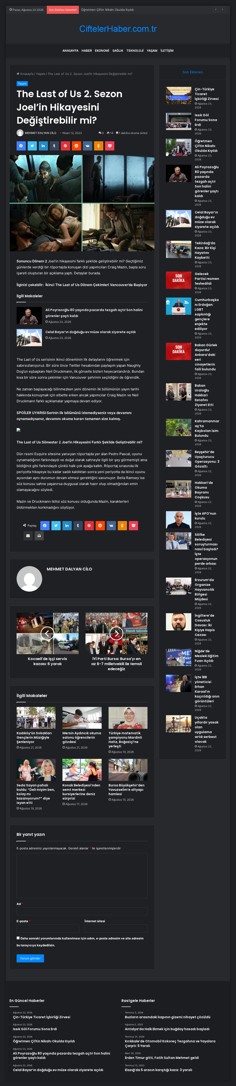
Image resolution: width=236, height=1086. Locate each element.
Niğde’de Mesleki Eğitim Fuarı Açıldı (206, 656)
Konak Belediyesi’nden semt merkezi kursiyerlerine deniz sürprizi (81, 792)
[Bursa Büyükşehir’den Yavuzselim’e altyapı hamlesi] (128, 770)
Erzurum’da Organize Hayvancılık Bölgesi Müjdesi (204, 589)
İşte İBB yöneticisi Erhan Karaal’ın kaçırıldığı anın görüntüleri (207, 689)
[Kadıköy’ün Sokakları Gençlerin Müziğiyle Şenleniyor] (36, 718)
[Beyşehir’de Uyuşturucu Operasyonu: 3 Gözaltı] (178, 458)
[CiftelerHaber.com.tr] (118, 28)
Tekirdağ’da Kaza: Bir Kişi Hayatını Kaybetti (205, 250)
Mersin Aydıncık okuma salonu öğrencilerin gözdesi (81, 737)
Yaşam (152, 50)
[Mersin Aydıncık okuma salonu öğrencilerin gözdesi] (82, 718)
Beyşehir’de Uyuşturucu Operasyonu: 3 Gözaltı (207, 459)
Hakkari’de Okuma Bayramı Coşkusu (204, 489)
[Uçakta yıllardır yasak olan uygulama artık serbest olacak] (178, 723)
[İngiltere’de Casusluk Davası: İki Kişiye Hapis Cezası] (178, 621)
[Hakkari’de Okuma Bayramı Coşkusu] (178, 489)
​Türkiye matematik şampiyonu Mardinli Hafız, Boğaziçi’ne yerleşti (125, 740)
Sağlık (117, 50)
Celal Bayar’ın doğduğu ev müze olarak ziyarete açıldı (90, 332)
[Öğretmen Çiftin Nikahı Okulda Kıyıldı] (178, 147)
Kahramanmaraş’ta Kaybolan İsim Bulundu (207, 428)
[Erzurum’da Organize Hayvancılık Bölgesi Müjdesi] (178, 586)
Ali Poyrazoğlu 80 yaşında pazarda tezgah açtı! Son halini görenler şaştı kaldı (207, 181)
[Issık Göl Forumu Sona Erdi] (178, 121)
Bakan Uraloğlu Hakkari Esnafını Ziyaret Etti (204, 395)
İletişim (167, 50)
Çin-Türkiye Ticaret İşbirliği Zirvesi (207, 94)
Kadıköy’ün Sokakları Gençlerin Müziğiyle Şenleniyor (34, 737)
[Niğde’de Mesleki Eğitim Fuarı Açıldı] (178, 657)
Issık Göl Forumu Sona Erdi (206, 120)
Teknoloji (135, 50)
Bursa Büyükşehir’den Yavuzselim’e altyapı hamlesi (127, 789)
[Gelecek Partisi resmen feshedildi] (178, 280)
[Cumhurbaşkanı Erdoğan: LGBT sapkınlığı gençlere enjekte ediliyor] (178, 306)
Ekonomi (102, 50)
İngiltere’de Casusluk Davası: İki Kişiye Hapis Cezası (205, 625)
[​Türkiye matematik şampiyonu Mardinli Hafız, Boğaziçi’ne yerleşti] (128, 718)
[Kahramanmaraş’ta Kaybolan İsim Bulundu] (178, 427)
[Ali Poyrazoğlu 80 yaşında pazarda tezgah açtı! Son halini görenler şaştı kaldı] (29, 315)
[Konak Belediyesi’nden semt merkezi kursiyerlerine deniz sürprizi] (82, 770)
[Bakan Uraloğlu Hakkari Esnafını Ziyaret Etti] (178, 391)
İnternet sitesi (95, 921)
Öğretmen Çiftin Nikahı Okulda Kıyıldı (107, 9)
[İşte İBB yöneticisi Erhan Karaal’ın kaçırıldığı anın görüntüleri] (178, 683)
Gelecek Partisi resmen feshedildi (207, 279)
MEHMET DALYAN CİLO (40, 133)
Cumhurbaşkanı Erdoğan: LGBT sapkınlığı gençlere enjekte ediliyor (207, 314)
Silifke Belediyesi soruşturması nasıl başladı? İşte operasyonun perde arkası (206, 549)
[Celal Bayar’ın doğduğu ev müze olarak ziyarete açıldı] (29, 337)
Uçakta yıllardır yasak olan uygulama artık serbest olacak (206, 729)
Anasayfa (70, 50)
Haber (87, 50)
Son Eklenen (193, 72)
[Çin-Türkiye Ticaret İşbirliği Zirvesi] (178, 95)
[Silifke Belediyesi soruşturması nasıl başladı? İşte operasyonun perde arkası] (178, 541)
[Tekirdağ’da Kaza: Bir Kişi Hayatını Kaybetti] (178, 249)
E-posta (23, 921)
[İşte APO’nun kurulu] (178, 519)
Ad (20, 904)
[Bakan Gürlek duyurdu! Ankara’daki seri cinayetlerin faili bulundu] (178, 351)
